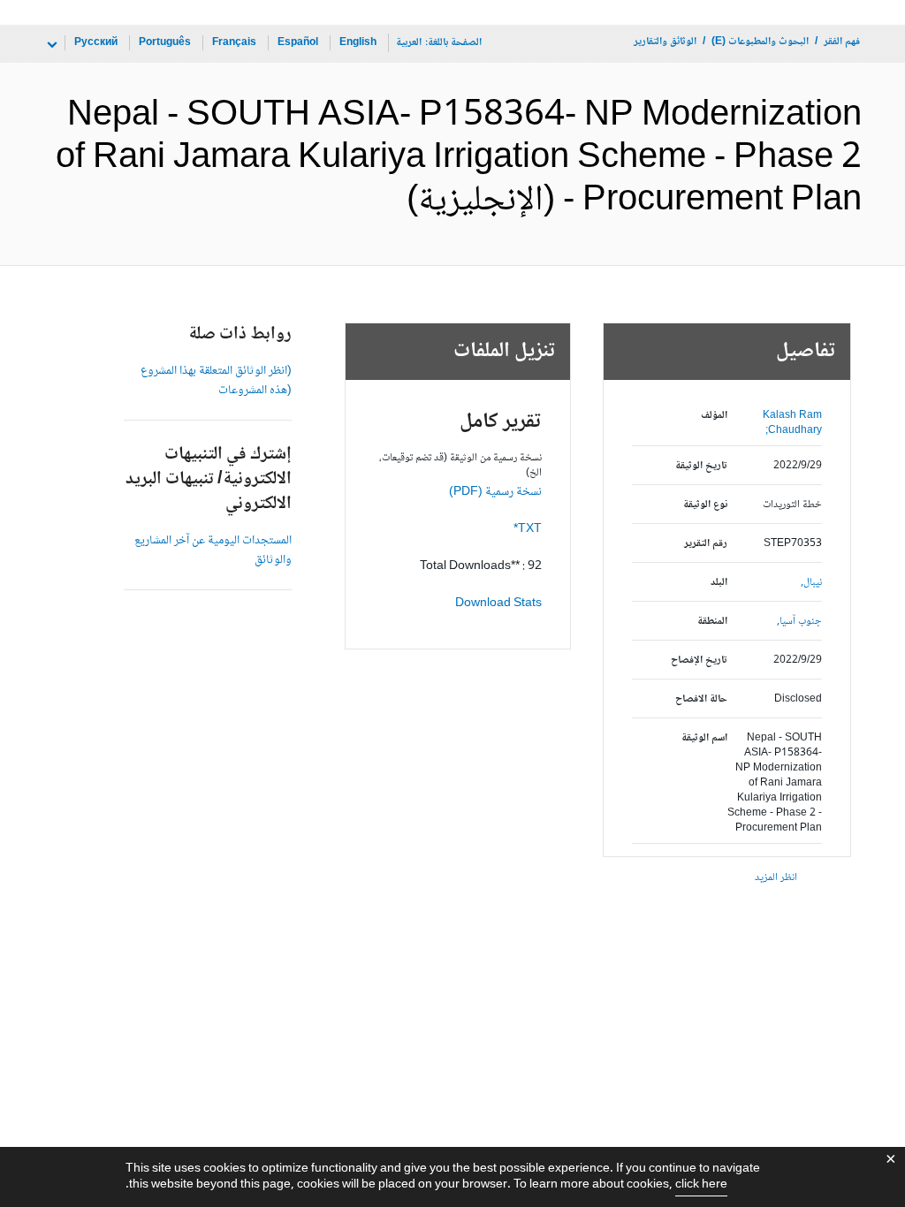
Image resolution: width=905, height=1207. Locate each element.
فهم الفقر (842, 42)
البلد (718, 582)
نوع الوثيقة (704, 504)
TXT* (527, 529)
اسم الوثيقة (703, 738)
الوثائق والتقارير (665, 42)
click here (701, 1185)
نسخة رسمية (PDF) (495, 492)
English (357, 43)
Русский (96, 43)
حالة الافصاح (700, 699)
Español (298, 43)
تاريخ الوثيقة (700, 466)
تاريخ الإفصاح (698, 660)
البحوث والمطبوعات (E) (760, 42)
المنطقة (711, 621)
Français (234, 43)
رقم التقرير (705, 543)
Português (165, 43)
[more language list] (50, 45)
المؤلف (713, 415)
